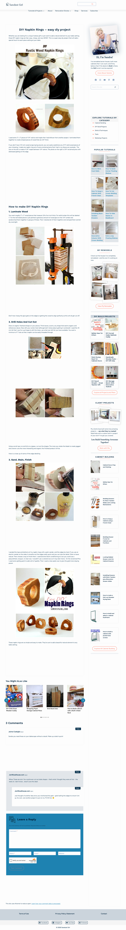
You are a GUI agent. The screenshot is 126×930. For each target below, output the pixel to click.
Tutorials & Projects (35, 11)
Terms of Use (24, 914)
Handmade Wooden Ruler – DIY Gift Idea (112, 359)
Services (84, 11)
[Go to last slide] (6, 700)
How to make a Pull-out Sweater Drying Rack (108, 597)
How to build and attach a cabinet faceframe (108, 615)
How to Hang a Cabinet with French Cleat (97, 193)
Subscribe (94, 11)
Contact (104, 914)
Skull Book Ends (52, 708)
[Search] (92, 4)
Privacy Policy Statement (64, 914)
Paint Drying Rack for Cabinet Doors (97, 359)
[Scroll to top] (2, 923)
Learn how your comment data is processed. (46, 903)
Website (61, 853)
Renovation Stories (62, 11)
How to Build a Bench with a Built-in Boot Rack (75, 711)
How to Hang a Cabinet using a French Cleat (108, 521)
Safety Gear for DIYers (97, 334)
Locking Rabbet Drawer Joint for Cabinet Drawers (108, 559)
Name (12, 853)
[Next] (83, 700)
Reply (78, 729)
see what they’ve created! (107, 431)
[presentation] (14, 696)
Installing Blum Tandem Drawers (97, 216)
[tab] (41, 717)
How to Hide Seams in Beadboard (110, 216)
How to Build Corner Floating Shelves (111, 171)
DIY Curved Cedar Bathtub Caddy (111, 335)
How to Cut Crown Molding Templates (111, 193)
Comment (14, 831)
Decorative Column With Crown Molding (97, 238)
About (50, 11)
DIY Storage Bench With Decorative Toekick (110, 384)
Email (36, 853)
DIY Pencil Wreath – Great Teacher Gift (97, 383)
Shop (76, 11)
